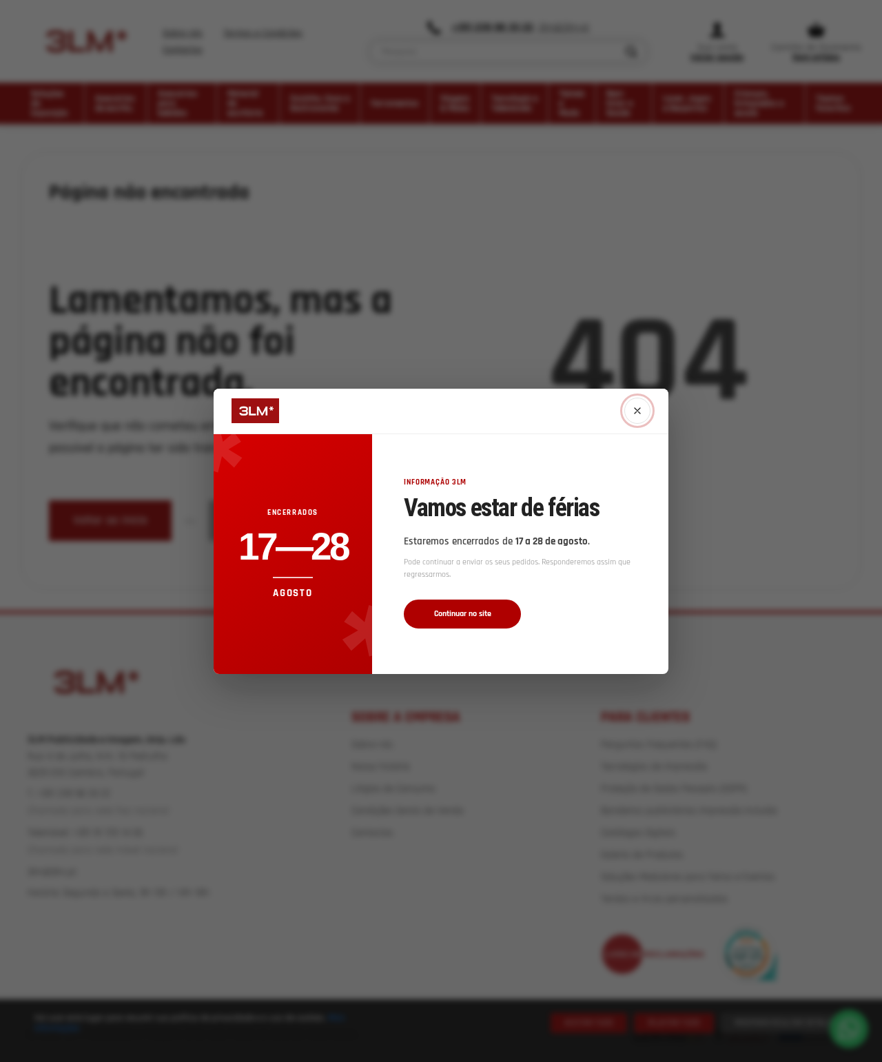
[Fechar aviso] (637, 411)
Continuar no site (462, 614)
